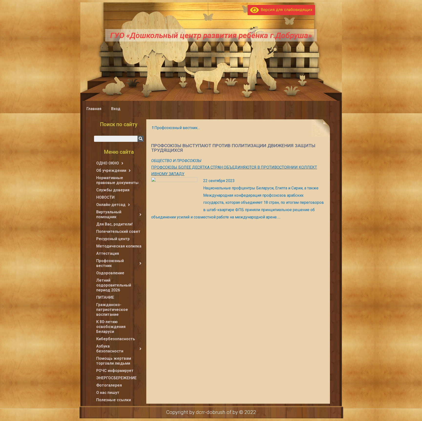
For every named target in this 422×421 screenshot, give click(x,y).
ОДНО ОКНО (107, 163)
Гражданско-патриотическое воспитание (112, 309)
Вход (115, 108)
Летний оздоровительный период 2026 (113, 285)
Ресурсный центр (113, 238)
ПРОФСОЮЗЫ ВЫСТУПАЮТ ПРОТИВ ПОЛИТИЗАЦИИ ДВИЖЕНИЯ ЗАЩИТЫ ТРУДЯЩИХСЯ (233, 148)
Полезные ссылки (113, 400)
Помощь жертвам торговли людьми (113, 361)
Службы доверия (112, 190)
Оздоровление (110, 273)
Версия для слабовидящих (286, 9)
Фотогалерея (109, 385)
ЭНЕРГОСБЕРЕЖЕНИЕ (116, 378)
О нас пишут (107, 392)
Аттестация (107, 253)
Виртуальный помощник (108, 214)
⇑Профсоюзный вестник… (175, 127)
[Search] (140, 139)
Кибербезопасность (115, 339)
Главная (93, 108)
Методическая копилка (118, 246)
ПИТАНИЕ (105, 297)
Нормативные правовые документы (117, 180)
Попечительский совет (118, 231)
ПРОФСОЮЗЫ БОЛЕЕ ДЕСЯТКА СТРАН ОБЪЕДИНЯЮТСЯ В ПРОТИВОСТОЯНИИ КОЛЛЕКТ (234, 167)
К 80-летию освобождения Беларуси (111, 326)
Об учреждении (111, 170)
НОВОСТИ (105, 197)
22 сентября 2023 (219, 180)
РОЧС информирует (115, 370)
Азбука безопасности (109, 348)
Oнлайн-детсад (111, 204)
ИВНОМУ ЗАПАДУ (167, 174)
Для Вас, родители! (114, 224)
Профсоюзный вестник (110, 263)
